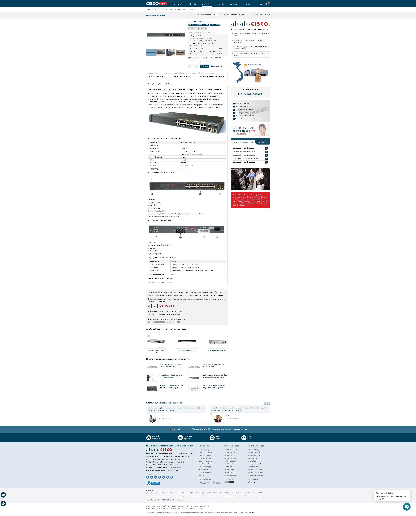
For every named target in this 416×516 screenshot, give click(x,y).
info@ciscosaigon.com (213, 76)
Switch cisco (150, 493)
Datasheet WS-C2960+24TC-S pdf (160, 282)
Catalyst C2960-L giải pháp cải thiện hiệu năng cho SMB (213, 365)
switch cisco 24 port (209, 496)
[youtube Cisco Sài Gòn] (156, 477)
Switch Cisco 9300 (230, 472)
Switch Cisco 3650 (230, 458)
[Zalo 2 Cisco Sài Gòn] (3, 504)
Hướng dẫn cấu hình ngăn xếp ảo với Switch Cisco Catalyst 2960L (171, 376)
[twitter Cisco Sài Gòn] (152, 477)
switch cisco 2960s (257, 493)
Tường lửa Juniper (254, 467)
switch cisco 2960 (200, 493)
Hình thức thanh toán (205, 464)
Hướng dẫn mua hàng (206, 469)
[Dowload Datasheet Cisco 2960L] (266, 155)
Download (234, 4)
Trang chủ (178, 4)
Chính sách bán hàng (205, 452)
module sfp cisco (229, 496)
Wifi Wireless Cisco (254, 452)
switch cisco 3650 (234, 493)
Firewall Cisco (252, 461)
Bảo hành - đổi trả (205, 458)
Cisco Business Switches (256, 475)
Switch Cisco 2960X (230, 450)
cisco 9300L (190, 493)
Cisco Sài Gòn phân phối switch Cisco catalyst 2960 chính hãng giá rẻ (171, 387)
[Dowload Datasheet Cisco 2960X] (266, 148)
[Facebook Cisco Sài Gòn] (148, 477)
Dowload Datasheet (205, 472)
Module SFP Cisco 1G (255, 469)
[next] (268, 403)
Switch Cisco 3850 (230, 461)
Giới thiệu (192, 4)
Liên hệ (247, 4)
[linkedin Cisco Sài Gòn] (164, 477)
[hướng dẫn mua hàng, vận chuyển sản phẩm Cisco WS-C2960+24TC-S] (250, 72)
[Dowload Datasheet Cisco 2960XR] (266, 152)
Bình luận (169, 84)
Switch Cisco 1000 (230, 464)
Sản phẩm (206, 4)
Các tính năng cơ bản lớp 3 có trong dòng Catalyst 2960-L (171, 365)
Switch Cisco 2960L (230, 452)
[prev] (265, 403)
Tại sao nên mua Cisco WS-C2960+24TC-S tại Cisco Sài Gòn (249, 34)
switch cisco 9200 (160, 493)
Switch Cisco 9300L (230, 475)
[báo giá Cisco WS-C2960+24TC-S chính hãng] (250, 130)
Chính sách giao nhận (205, 461)
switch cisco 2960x (211, 493)
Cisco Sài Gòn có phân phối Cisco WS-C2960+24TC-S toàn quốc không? (249, 48)
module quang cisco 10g (168, 499)
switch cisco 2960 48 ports (195, 496)
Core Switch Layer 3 (254, 450)
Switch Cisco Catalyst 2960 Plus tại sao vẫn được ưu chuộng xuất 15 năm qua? (215, 376)
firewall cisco (180, 499)
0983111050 (174, 465)
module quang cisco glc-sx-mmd (254, 496)
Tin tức (221, 4)
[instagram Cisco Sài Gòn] (160, 477)
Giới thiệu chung (204, 450)
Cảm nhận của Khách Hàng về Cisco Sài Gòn (164, 403)
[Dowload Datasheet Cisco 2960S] (266, 162)
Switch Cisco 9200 (230, 467)
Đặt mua (205, 66)
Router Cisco (252, 458)
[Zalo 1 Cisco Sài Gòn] (3, 495)
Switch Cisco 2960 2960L (177, 9)
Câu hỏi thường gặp (205, 467)
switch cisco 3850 (246, 493)
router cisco (219, 496)
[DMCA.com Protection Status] (229, 482)
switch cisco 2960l (223, 493)
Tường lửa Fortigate (255, 464)
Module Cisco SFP (254, 455)
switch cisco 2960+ (165, 496)
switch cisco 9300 (180, 493)
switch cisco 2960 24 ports (179, 496)
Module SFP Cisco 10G (255, 472)
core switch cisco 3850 (152, 496)
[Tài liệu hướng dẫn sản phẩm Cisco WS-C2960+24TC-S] (250, 179)
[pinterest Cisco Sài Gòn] (168, 477)
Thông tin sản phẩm (155, 84)
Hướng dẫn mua (217, 66)
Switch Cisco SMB (229, 455)
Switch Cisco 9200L (230, 469)
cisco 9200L (170, 493)
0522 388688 (157, 76)
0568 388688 (183, 76)
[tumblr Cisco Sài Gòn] (172, 477)
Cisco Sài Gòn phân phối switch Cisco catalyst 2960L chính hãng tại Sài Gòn (214, 387)
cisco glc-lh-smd (240, 496)
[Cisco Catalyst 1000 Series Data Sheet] (266, 159)
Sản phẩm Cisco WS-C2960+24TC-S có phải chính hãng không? (248, 41)
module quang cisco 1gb (153, 499)
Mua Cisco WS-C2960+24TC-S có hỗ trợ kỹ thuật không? (248, 54)
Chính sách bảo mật (205, 455)
